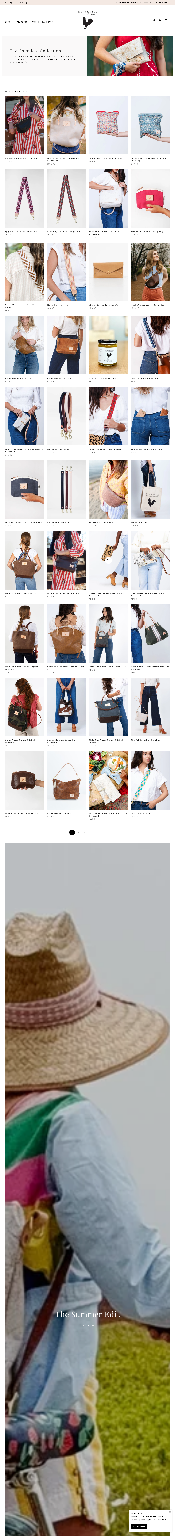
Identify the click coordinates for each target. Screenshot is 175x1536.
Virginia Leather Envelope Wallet (105, 305)
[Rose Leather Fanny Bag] (108, 489)
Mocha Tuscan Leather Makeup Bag (22, 813)
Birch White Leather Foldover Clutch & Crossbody (108, 814)
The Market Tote (139, 522)
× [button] (170, 1511)
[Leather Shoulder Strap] (66, 489)
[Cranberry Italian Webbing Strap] (66, 198)
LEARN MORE (139, 1526)
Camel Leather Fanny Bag (18, 378)
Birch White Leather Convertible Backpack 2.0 (63, 159)
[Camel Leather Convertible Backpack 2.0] (66, 633)
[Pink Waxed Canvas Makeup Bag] (150, 198)
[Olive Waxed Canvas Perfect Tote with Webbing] (150, 633)
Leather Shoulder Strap (58, 522)
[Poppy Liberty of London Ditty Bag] (108, 125)
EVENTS (147, 2)
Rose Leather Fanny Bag (101, 522)
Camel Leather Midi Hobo (59, 813)
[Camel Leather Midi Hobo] (66, 780)
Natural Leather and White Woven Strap (22, 306)
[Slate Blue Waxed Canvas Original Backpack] (108, 707)
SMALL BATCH (48, 22)
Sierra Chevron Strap (57, 305)
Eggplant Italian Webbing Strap (21, 231)
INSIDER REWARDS (123, 2)
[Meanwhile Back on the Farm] (87, 20)
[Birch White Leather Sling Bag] (150, 707)
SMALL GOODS (21, 22)
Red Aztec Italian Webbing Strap (105, 449)
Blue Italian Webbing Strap (144, 378)
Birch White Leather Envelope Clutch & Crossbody (24, 450)
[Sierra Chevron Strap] (66, 272)
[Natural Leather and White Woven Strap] (24, 272)
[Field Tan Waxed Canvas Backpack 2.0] (24, 560)
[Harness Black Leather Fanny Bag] (24, 125)
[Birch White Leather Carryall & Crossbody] (108, 198)
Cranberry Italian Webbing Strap (63, 231)
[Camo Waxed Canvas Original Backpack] (24, 707)
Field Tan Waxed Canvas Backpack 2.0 (24, 593)
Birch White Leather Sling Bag (145, 740)
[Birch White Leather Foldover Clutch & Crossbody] (108, 780)
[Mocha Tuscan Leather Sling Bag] (66, 560)
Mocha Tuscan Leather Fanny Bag (147, 305)
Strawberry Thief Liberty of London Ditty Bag (148, 159)
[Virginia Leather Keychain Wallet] (150, 416)
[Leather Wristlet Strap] (66, 416)
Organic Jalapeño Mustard (102, 378)
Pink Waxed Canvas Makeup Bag (147, 231)
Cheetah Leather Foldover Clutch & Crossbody (107, 594)
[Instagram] (16, 3)
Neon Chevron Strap (141, 813)
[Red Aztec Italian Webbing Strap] (108, 416)
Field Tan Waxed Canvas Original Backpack (21, 668)
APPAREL (35, 22)
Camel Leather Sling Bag (59, 378)
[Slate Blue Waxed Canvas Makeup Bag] (24, 489)
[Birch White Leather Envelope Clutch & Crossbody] (24, 416)
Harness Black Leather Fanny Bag (21, 158)
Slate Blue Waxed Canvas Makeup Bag (24, 522)
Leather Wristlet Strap (58, 449)
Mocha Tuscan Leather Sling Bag (63, 593)
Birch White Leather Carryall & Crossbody (104, 232)
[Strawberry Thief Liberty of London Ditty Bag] (150, 125)
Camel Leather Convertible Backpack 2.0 (65, 668)
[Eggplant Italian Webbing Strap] (24, 198)
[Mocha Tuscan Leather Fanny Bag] (150, 272)
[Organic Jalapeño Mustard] (108, 345)
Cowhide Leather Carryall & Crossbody (61, 741)
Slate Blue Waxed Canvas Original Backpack (106, 741)
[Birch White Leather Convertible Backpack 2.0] (66, 125)
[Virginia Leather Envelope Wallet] (108, 272)
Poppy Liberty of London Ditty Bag (106, 158)
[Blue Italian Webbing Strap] (150, 345)
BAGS (7, 22)
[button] (166, 20)
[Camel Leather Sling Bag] (66, 345)
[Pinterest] (6, 3)
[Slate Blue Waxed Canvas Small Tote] (108, 633)
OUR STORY (137, 2)
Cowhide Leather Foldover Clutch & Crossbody (149, 594)
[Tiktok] (27, 3)
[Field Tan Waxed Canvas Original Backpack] (24, 633)
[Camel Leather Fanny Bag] (24, 345)
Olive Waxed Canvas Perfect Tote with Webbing (150, 668)
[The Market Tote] (150, 489)
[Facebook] (11, 3)
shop (87, 1326)
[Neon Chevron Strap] (150, 780)
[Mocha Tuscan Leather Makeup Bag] (24, 780)
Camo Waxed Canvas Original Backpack (20, 741)
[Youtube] (21, 3)
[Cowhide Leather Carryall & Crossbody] (66, 707)
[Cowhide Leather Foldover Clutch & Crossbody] (150, 560)
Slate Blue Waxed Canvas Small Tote (107, 667)
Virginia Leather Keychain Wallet (147, 449)
